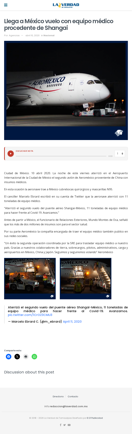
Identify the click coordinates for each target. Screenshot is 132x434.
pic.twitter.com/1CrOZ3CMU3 (30, 315)
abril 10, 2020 (32, 35)
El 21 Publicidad (95, 417)
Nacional (48, 35)
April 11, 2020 (72, 322)
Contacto (73, 396)
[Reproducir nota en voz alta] (11, 154)
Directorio (58, 396)
